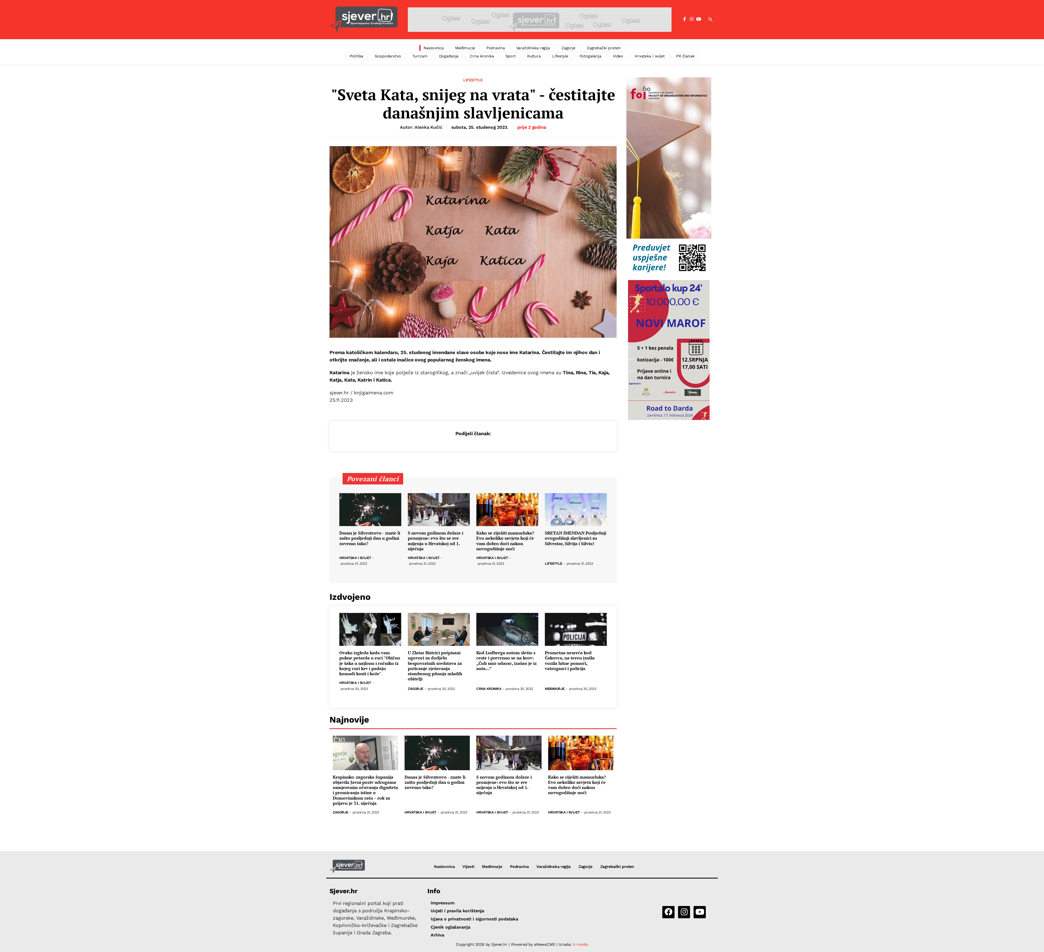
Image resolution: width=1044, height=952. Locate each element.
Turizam (420, 56)
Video (618, 56)
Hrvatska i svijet (650, 56)
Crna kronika (482, 56)
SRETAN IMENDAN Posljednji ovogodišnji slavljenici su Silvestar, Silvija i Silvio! (575, 538)
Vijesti (468, 866)
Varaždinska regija (533, 48)
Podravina (495, 48)
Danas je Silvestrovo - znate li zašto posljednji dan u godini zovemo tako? (369, 538)
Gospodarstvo (388, 56)
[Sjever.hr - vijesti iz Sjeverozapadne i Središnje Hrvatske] (363, 20)
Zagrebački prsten (604, 48)
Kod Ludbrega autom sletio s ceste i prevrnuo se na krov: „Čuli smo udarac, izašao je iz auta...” (506, 660)
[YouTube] (698, 19)
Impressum (443, 902)
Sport (510, 56)
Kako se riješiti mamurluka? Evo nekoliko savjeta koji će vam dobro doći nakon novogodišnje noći (505, 540)
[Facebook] (684, 19)
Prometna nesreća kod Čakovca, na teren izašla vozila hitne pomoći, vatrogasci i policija (570, 660)
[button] (710, 20)
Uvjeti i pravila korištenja (457, 910)
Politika (356, 56)
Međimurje (465, 48)
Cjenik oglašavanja (450, 927)
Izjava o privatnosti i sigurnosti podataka (474, 919)
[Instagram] (691, 19)
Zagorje (568, 48)
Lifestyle (560, 56)
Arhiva (437, 935)
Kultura (534, 56)
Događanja (449, 56)
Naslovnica (434, 48)
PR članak (685, 56)
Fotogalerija (590, 56)
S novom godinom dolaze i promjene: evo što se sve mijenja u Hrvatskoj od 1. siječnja (435, 540)
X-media (580, 944)
